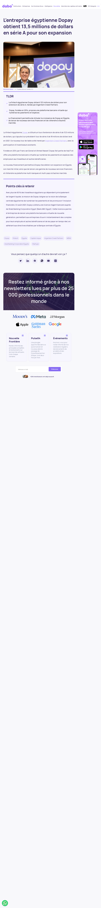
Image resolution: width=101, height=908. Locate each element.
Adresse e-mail (23, 369)
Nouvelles (56, 6)
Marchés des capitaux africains (71, 6)
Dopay (25, 132)
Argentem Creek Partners (56, 140)
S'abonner (54, 369)
